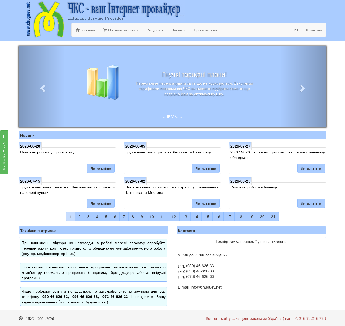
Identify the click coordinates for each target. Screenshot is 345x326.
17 (229, 216)
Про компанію (206, 30)
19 (251, 216)
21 (273, 216)
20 (262, 216)
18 (240, 216)
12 (174, 216)
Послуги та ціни (121, 30)
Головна (87, 30)
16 (218, 216)
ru (296, 30)
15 (207, 216)
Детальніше (101, 168)
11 (163, 216)
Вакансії (178, 30)
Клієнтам (314, 30)
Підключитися (4, 152)
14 (196, 216)
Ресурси (153, 30)
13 (185, 216)
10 (152, 216)
